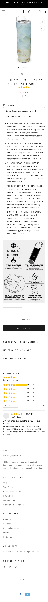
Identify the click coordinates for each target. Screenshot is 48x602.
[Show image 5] (29, 67)
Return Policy (8, 496)
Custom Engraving (11, 528)
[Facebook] (4, 567)
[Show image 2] (21, 67)
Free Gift (6, 532)
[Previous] (13, 67)
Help (5, 482)
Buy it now (24, 328)
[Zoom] (42, 21)
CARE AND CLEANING (15, 358)
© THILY (24, 579)
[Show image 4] (26, 67)
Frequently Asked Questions (21, 342)
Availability (11, 105)
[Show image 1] (18, 67)
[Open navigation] (3, 11)
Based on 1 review (11, 380)
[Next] (34, 67)
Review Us (7, 537)
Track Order (8, 487)
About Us (7, 519)
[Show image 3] (24, 67)
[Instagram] (10, 567)
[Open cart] (44, 11)
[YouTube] (16, 567)
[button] (24, 87)
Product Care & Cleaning (13, 505)
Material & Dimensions (17, 350)
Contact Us (7, 524)
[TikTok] (22, 567)
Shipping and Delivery (12, 491)
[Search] (40, 11)
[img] (17, 414)
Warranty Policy (9, 500)
